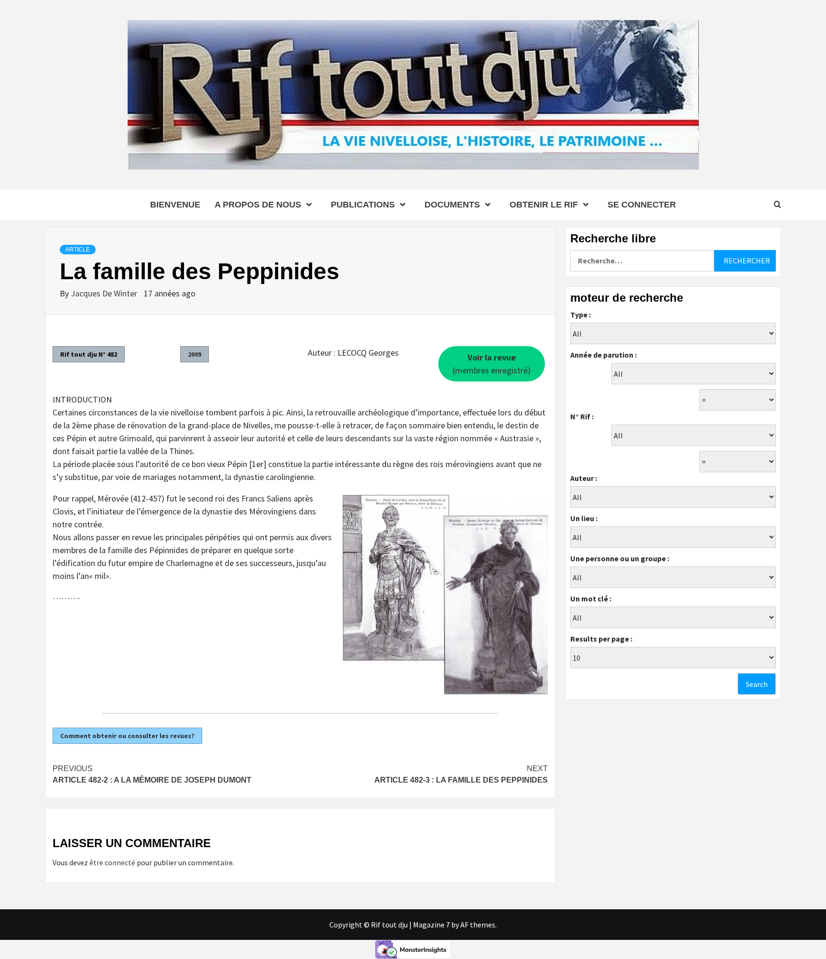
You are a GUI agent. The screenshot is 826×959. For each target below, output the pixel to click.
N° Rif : (582, 416)
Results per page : (601, 638)
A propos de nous (258, 204)
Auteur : (583, 478)
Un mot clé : (590, 598)
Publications (363, 204)
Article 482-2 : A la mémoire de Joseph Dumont (152, 774)
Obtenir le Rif (544, 204)
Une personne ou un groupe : (619, 558)
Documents (452, 204)
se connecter (642, 204)
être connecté (112, 862)
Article (77, 249)
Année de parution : (603, 355)
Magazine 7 (431, 924)
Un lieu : (584, 518)
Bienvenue (175, 204)
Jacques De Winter (105, 293)
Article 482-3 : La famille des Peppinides (461, 774)
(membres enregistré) (492, 364)
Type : (580, 314)
